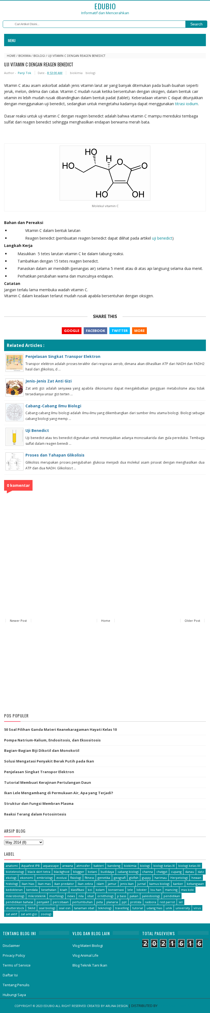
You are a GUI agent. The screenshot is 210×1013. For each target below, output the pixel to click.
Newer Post (18, 621)
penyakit (43, 902)
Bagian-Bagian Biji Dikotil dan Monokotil (41, 750)
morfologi (56, 896)
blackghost (61, 872)
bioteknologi (15, 872)
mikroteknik (37, 896)
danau (189, 872)
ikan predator (64, 884)
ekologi (11, 878)
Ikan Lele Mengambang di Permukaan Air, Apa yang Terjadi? (58, 792)
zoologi (46, 914)
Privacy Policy (14, 955)
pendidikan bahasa (19, 902)
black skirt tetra (39, 872)
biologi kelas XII (189, 866)
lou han (155, 890)
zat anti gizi (29, 914)
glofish (133, 878)
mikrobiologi (15, 896)
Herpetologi (179, 878)
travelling (122, 908)
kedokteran (14, 890)
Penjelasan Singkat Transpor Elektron (62, 356)
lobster (141, 890)
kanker (178, 884)
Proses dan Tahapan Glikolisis (54, 455)
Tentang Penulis (16, 984)
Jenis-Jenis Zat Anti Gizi (48, 381)
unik (169, 908)
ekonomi (26, 878)
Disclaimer (11, 945)
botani (92, 872)
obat (90, 896)
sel (181, 902)
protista (135, 902)
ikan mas (44, 884)
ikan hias (28, 884)
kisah (63, 890)
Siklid (31, 908)
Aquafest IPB (30, 866)
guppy (146, 878)
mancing (171, 890)
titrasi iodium (186, 103)
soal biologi (47, 908)
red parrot (167, 902)
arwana (67, 866)
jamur (112, 884)
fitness (89, 878)
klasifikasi (77, 890)
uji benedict (162, 238)
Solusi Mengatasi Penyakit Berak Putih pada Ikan (49, 761)
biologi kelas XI (164, 866)
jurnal (141, 884)
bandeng (113, 866)
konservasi (116, 890)
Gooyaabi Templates (177, 1005)
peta (99, 902)
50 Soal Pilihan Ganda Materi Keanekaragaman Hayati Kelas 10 (60, 729)
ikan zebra (85, 884)
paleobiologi (151, 896)
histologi (12, 884)
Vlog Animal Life (85, 955)
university (183, 908)
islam (100, 884)
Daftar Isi (10, 975)
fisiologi (75, 878)
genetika (104, 878)
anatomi (12, 866)
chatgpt (161, 872)
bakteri (99, 866)
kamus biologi (159, 884)
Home (11, 56)
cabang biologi (128, 872)
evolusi (61, 878)
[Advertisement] (105, 669)
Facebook (95, 330)
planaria (112, 902)
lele (130, 890)
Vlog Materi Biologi (87, 945)
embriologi (45, 878)
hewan (196, 878)
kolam (100, 890)
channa (147, 872)
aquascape (51, 866)
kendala (32, 890)
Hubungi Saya (14, 994)
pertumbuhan (82, 902)
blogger (78, 872)
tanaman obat (84, 908)
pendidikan (172, 896)
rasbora (150, 902)
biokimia (24, 56)
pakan (134, 896)
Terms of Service (17, 965)
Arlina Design (117, 1006)
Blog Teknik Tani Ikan (89, 965)
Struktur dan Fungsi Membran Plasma (39, 803)
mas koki (187, 890)
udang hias (154, 908)
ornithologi (105, 896)
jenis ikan (127, 884)
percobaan (61, 902)
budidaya (107, 872)
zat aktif (11, 914)
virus (197, 908)
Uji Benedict (37, 430)
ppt (124, 902)
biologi (39, 56)
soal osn (65, 908)
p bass (121, 896)
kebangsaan (195, 884)
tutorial (137, 908)
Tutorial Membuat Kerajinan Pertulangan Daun (47, 782)
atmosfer (83, 866)
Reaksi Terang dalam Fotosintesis (35, 814)
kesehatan (48, 890)
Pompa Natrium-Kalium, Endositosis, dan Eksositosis (52, 740)
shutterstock (15, 908)
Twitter (120, 330)
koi (90, 890)
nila (81, 896)
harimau (160, 878)
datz (201, 872)
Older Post (192, 621)
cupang (176, 872)
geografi (120, 878)
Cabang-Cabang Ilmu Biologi (53, 405)
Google (71, 330)
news (71, 896)
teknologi (105, 908)
